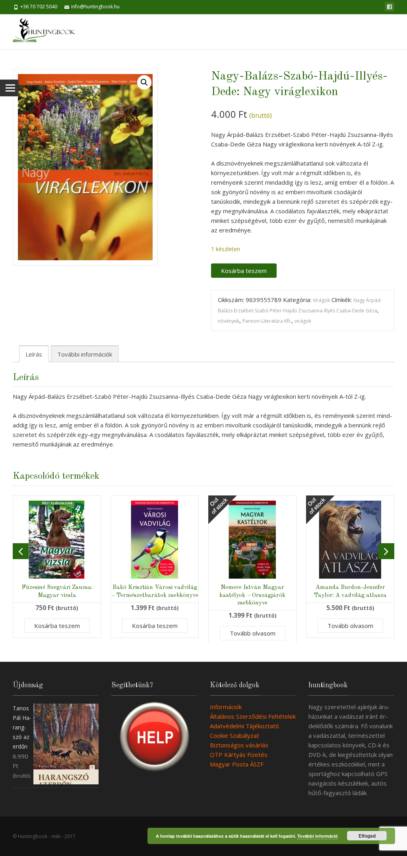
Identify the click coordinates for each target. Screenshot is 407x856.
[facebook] (389, 7)
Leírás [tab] (33, 354)
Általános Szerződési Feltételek (253, 716)
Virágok (321, 300)
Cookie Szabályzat (234, 735)
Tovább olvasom (252, 633)
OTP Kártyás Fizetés (238, 755)
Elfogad (367, 835)
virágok (303, 321)
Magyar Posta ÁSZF (237, 764)
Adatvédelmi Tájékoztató (244, 726)
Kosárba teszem (244, 271)
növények (228, 321)
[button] (144, 82)
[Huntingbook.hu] (48, 31)
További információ (317, 836)
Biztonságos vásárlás (239, 745)
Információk (226, 707)
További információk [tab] (84, 354)
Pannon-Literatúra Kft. (266, 321)
